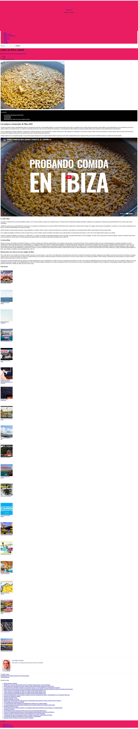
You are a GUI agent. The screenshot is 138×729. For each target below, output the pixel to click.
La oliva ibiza (7, 116)
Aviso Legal (6, 724)
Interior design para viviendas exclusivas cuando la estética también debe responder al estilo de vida (29, 686)
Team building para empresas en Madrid (14, 702)
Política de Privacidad (8, 727)
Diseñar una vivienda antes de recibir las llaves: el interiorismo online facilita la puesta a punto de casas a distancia (32, 700)
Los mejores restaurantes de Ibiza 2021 (13, 115)
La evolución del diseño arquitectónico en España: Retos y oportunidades (22, 716)
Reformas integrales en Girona (11, 699)
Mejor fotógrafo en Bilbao (10, 683)
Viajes (5, 40)
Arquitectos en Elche (9, 709)
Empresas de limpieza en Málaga (12, 696)
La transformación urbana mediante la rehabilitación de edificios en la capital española (25, 703)
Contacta (6, 43)
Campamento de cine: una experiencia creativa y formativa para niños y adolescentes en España (28, 715)
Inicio (5, 33)
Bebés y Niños (7, 34)
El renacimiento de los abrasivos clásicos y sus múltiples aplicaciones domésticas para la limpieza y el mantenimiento (33, 707)
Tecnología (6, 38)
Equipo (6, 41)
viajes (7, 674)
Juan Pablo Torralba (21, 53)
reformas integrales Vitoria (10, 697)
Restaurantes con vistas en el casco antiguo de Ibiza (17, 119)
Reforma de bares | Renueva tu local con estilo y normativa (18, 717)
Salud (5, 37)
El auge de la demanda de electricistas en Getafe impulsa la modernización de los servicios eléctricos (29, 712)
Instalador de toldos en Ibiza (11, 706)
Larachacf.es (69, 9)
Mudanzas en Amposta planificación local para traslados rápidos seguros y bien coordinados (27, 684)
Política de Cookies (7, 725)
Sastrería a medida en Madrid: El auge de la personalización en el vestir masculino (24, 713)
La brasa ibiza (7, 117)
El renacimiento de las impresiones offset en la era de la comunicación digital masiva (25, 710)
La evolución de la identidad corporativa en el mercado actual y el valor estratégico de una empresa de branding (32, 687)
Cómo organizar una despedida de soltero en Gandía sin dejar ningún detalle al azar (25, 690)
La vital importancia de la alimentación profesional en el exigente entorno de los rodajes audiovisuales (29, 705)
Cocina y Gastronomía (9, 35)
